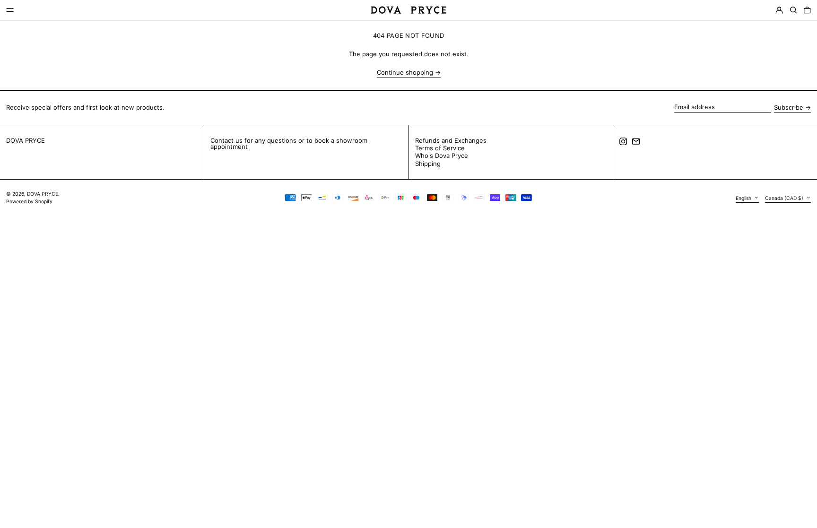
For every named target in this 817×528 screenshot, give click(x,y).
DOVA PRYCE (25, 140)
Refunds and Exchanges (451, 140)
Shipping (428, 163)
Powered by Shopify (29, 202)
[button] (793, 10)
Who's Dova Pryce (441, 155)
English (744, 198)
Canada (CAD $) (785, 198)
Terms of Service (440, 148)
